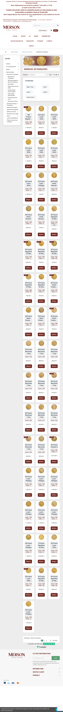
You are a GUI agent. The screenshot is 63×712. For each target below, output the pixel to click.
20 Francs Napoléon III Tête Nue (54, 217)
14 (50, 640)
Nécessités (11, 84)
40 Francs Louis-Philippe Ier (28, 479)
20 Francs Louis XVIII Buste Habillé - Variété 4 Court (41, 150)
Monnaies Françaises (12, 74)
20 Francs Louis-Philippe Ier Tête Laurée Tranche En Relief (41, 184)
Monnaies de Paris (13, 101)
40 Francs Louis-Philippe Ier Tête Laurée (54, 479)
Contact (31, 46)
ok (56, 658)
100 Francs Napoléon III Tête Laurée (28, 117)
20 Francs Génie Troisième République (28, 318)
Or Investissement (11, 66)
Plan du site (6, 680)
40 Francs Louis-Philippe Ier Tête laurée (41, 479)
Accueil (15, 36)
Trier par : (25, 74)
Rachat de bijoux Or (17, 41)
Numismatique (10, 72)
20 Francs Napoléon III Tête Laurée (54, 252)
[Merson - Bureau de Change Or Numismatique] (11, 28)
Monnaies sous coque (12, 113)
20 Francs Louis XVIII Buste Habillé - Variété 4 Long (41, 117)
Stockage (40, 41)
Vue (51, 74)
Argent (8, 69)
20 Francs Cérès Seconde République (54, 184)
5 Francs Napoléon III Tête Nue (41, 545)
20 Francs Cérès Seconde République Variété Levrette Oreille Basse (28, 217)
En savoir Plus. (9, 710)
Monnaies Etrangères (12, 109)
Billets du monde (11, 111)
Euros (8, 116)
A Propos (49, 41)
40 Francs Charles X (54, 446)
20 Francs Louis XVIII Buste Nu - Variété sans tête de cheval (28, 184)
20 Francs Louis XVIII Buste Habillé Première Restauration (54, 117)
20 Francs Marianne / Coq (28, 351)
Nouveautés (30, 41)
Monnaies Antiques (12, 107)
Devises (8, 63)
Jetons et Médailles (12, 118)
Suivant (55, 640)
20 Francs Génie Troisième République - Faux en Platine (54, 285)
